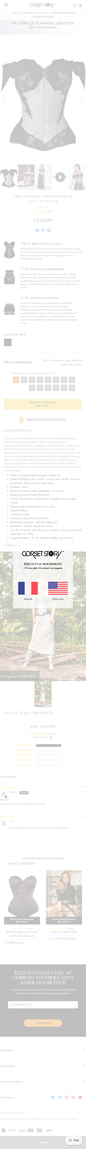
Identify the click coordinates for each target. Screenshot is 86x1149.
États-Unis (58, 599)
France (28, 599)
